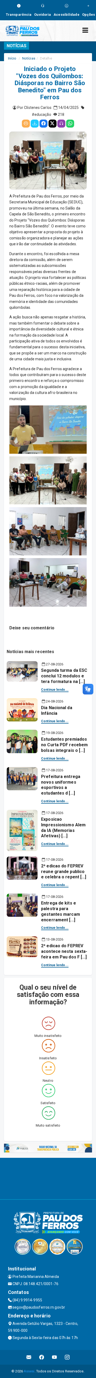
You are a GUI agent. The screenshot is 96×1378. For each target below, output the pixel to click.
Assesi (29, 1371)
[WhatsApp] (70, 124)
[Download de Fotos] (35, 124)
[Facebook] (43, 124)
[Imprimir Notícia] (26, 124)
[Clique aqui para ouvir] (61, 124)
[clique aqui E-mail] (29, 1357)
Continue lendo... (55, 690)
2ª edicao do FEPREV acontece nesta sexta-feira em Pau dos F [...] (64, 951)
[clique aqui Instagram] (67, 1357)
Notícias (28, 58)
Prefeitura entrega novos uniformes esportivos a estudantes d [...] (60, 785)
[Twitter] (53, 124)
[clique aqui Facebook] (41, 1357)
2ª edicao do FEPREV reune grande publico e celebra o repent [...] (63, 871)
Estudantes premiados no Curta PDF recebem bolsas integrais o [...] (64, 745)
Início (12, 58)
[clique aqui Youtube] (54, 1357)
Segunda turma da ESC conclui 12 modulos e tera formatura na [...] (64, 676)
